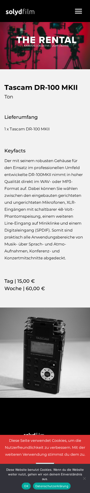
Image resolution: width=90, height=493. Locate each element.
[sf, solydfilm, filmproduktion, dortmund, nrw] (20, 5)
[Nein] (84, 478)
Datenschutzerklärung (51, 486)
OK (26, 486)
